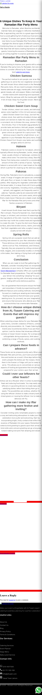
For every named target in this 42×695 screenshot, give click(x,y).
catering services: (23, 72)
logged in (12, 600)
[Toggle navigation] (3, 5)
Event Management (8, 271)
